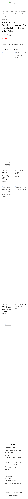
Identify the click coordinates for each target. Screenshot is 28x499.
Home (3, 12)
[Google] (16, 444)
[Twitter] (11, 444)
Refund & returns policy (13, 483)
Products (9, 12)
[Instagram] (14, 444)
